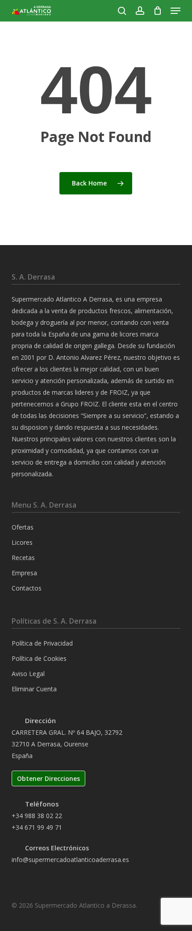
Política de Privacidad (42, 643)
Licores (22, 542)
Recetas (23, 557)
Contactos (27, 588)
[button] (175, 10)
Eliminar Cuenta (34, 689)
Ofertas (22, 527)
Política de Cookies (39, 658)
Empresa (24, 573)
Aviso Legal (28, 673)
